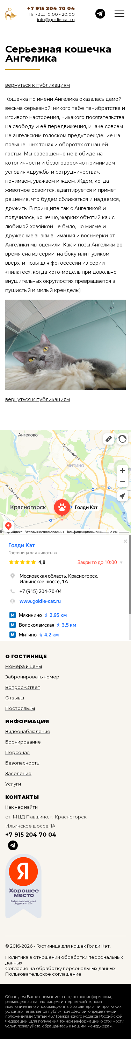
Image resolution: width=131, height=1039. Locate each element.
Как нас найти (21, 807)
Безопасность (22, 763)
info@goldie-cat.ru (56, 19)
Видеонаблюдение (27, 731)
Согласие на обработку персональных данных (60, 968)
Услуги (13, 784)
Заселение (18, 773)
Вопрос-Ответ (22, 687)
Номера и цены (23, 666)
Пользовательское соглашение (43, 974)
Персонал (17, 752)
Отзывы (14, 697)
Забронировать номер (32, 676)
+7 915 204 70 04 (51, 8)
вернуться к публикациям (37, 85)
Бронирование (23, 742)
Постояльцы (20, 708)
